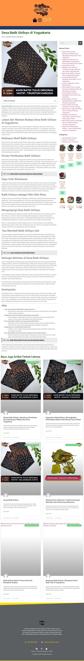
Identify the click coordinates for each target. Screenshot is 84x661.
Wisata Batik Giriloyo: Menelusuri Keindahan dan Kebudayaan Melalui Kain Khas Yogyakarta (20, 420)
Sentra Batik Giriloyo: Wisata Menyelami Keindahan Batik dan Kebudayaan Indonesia (72, 89)
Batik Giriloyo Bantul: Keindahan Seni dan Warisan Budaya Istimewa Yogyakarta (72, 122)
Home (3, 37)
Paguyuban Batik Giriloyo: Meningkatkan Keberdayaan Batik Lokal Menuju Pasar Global (72, 61)
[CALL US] (49, 19)
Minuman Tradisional (68, 140)
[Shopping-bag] (35, 20)
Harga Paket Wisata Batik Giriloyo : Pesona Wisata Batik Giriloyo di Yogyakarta (71, 128)
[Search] (80, 43)
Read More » (6, 433)
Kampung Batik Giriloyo (69, 138)
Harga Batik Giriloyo (68, 65)
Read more (62, 166)
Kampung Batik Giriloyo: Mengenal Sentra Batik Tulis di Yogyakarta (71, 79)
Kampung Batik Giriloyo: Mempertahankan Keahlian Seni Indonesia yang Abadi (72, 101)
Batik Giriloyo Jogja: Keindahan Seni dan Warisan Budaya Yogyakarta (72, 110)
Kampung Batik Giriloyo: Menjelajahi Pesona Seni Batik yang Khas (71, 95)
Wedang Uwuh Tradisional (70, 142)
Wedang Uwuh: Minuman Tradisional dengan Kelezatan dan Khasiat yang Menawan (71, 69)
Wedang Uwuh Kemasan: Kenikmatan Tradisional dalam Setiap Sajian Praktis (71, 116)
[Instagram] (40, 20)
